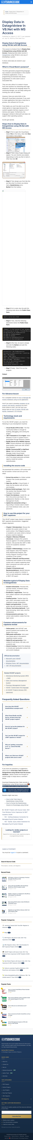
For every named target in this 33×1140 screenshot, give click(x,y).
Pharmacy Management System (16, 685)
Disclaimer (22, 1136)
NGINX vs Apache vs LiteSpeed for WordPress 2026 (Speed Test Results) (19, 894)
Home (6, 11)
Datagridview (6, 55)
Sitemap (27, 1136)
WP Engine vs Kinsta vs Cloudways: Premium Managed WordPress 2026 (18, 878)
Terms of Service (15, 1136)
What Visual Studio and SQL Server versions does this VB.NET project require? (13, 717)
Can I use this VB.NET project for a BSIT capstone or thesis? (15, 736)
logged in (13, 852)
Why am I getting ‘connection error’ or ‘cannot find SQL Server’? (14, 746)
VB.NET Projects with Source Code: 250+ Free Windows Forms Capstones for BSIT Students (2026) (16, 812)
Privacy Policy (7, 1136)
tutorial (7, 49)
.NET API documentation (13, 665)
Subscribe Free (16, 1116)
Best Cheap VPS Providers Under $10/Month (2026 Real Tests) (18, 902)
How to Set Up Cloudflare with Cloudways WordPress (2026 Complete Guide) (18, 886)
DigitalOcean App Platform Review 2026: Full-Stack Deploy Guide (19, 910)
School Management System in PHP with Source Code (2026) (17, 1022)
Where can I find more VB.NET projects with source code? (14, 756)
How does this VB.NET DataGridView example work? (14, 707)
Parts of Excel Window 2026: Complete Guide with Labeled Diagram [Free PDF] (19, 998)
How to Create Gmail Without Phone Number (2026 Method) (19, 990)
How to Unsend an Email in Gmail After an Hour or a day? (19, 1014)
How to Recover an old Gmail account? (17, 1005)
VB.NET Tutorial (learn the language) (17, 687)
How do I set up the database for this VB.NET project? (15, 727)
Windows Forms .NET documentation (17, 663)
